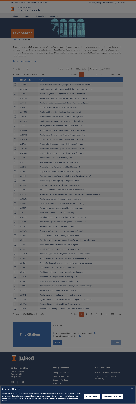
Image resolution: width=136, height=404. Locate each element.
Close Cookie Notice (112, 396)
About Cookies (92, 396)
